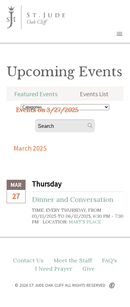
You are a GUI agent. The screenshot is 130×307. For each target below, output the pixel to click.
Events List (94, 94)
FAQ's (109, 260)
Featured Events (35, 94)
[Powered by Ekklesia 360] (112, 286)
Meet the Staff (73, 260)
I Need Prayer (53, 269)
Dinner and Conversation (72, 199)
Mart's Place (85, 222)
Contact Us (28, 260)
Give (88, 269)
